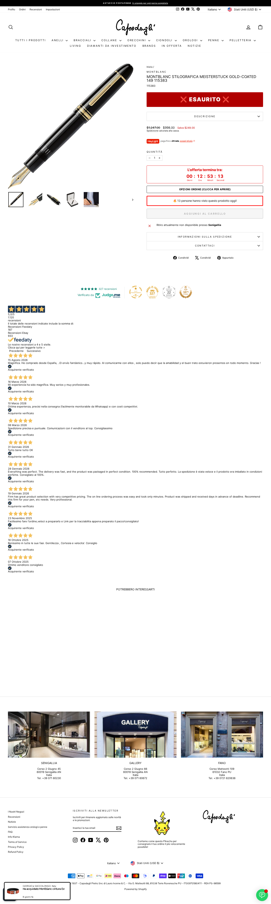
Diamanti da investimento (111, 45)
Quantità (154, 151)
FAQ (10, 831)
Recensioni (36, 9)
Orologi (191, 40)
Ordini (22, 9)
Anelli (58, 40)
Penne (214, 40)
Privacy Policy (16, 846)
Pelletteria (241, 40)
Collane (109, 40)
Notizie (194, 45)
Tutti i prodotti (30, 40)
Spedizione (152, 130)
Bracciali (83, 40)
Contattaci (205, 245)
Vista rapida (38, 657)
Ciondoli (165, 40)
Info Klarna (14, 836)
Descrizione (204, 116)
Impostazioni (53, 9)
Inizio (150, 66)
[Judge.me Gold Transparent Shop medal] (135, 292)
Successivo (34, 350)
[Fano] (222, 735)
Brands (149, 45)
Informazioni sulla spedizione (205, 236)
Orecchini (137, 40)
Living (75, 45)
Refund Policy (15, 851)
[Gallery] (135, 735)
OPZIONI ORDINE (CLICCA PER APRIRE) (205, 189)
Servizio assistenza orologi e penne (27, 826)
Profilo (11, 9)
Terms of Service (17, 841)
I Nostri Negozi (16, 811)
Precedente (16, 350)
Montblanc (157, 71)
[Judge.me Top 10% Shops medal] (185, 292)
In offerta (172, 45)
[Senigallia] (49, 735)
